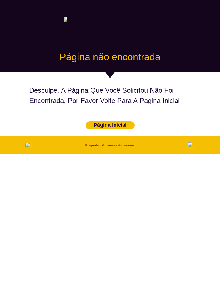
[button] (190, 19)
